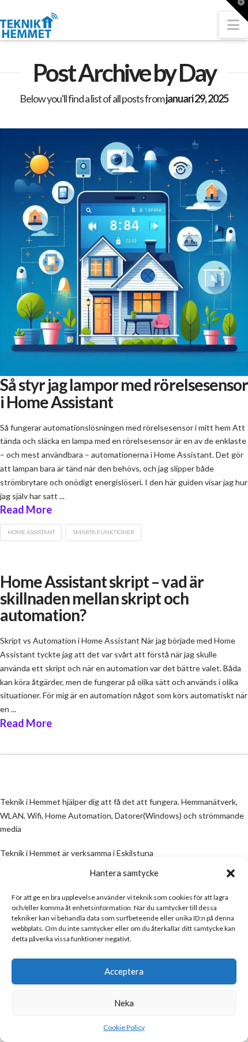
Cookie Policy (124, 1027)
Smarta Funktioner (103, 531)
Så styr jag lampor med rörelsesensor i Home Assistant (124, 393)
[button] (230, 873)
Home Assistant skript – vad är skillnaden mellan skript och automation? (102, 598)
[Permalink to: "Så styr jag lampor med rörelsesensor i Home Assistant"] (124, 252)
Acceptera (124, 971)
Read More (26, 509)
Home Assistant (31, 531)
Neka (124, 1003)
